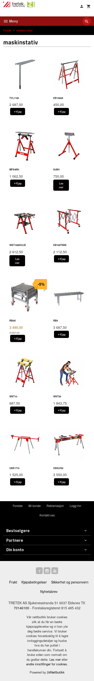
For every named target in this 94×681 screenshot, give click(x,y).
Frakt (13, 582)
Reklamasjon (55, 506)
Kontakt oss (47, 515)
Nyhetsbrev (49, 591)
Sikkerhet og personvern (69, 582)
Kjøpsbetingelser (34, 582)
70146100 (21, 607)
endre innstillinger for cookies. (47, 664)
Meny (13, 21)
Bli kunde (34, 506)
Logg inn (75, 506)
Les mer (55, 659)
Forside (7, 30)
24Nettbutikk (56, 672)
